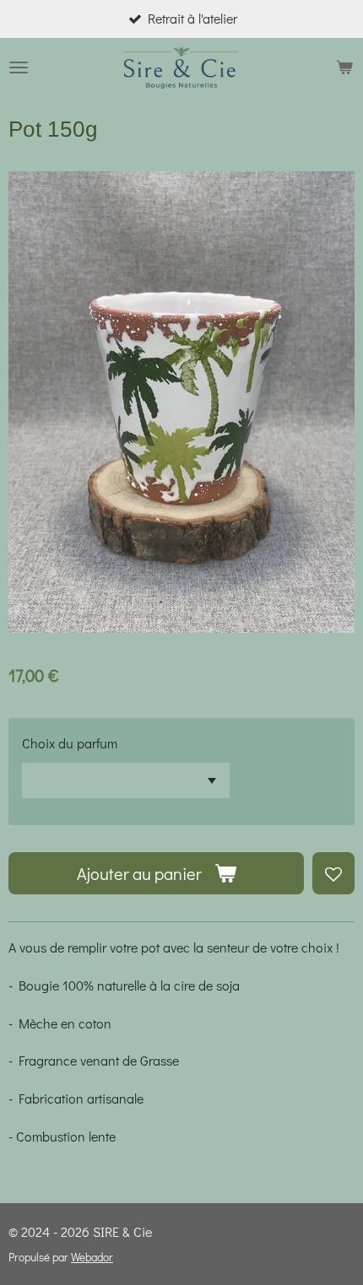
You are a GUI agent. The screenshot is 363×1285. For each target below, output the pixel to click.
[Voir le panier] (344, 67)
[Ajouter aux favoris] (333, 873)
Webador (92, 1257)
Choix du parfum (69, 743)
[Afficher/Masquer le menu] (18, 67)
